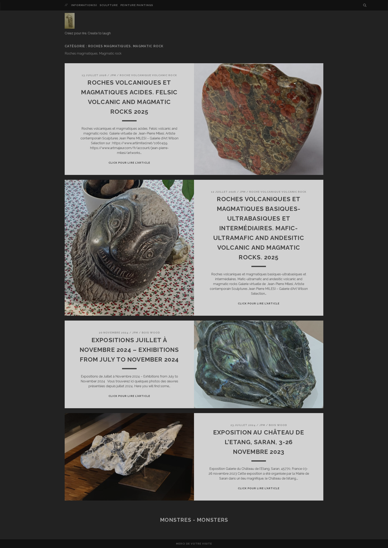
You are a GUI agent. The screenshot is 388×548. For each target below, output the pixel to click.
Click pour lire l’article (129, 162)
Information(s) (84, 5)
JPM (113, 75)
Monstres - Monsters (194, 520)
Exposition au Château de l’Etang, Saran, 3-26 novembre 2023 (258, 442)
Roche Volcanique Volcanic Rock (148, 75)
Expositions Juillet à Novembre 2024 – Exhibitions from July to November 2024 (129, 350)
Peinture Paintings (136, 5)
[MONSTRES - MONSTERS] (70, 27)
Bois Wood (151, 332)
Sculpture (109, 5)
